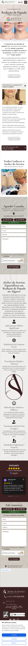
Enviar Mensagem (13, 267)
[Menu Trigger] (25, 2)
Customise (14, 639)
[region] (14, 633)
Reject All (14, 643)
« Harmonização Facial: (14, 9)
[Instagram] (17, 619)
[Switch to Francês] (21, 2)
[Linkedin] (14, 619)
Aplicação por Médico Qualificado (14, 326)
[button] (4, 182)
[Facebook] (10, 619)
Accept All (14, 635)
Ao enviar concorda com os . (13, 255)
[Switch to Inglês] (19, 2)
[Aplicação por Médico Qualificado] (14, 321)
